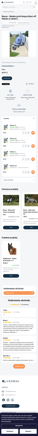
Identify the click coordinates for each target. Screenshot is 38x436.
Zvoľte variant (7, 78)
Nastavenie (19, 425)
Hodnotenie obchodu (19, 300)
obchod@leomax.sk (10, 391)
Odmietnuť (9, 431)
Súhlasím (28, 431)
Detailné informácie (7, 66)
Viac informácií (6, 421)
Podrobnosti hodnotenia (23, 22)
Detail (11, 227)
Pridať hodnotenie (9, 293)
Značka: (5, 27)
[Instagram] (7, 399)
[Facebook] (3, 399)
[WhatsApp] (12, 399)
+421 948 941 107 (10, 395)
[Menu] (36, 2)
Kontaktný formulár (10, 406)
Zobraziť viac (19, 366)
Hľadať (34, 7)
